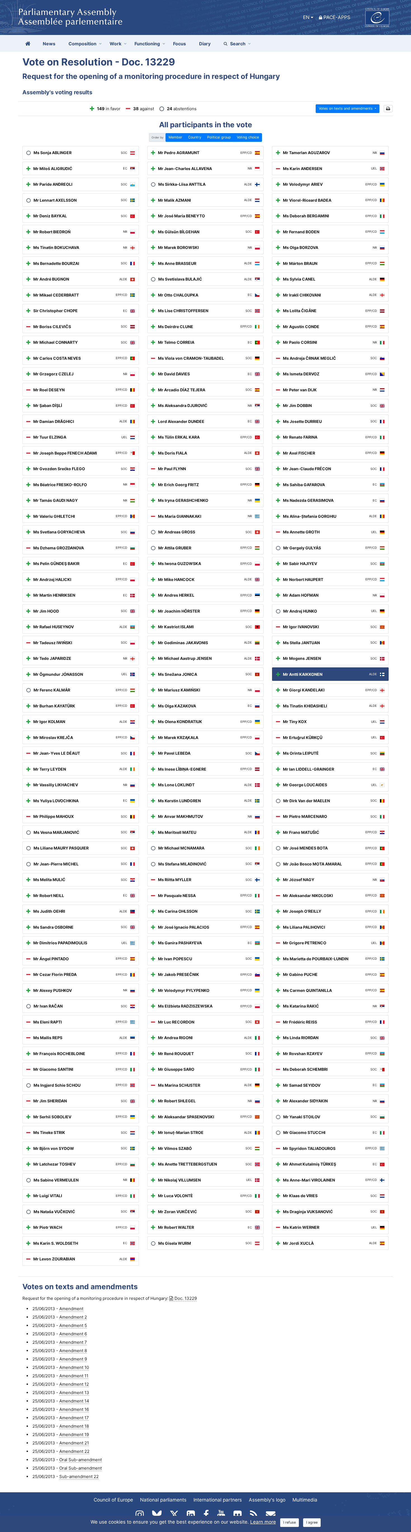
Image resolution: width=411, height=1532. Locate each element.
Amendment (71, 1308)
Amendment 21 (74, 1443)
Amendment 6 (73, 1333)
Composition (82, 43)
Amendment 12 (74, 1384)
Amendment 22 (74, 1451)
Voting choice (248, 137)
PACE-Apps (336, 17)
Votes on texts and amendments (346, 108)
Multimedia (304, 1500)
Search (237, 43)
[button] (388, 108)
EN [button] (306, 17)
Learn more (263, 1522)
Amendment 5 (73, 1325)
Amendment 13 (74, 1392)
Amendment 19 (74, 1434)
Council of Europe (113, 1500)
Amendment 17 (74, 1417)
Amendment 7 (73, 1342)
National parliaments (163, 1500)
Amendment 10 (74, 1367)
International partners (217, 1500)
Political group (219, 137)
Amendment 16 (74, 1409)
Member (175, 137)
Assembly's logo (267, 1500)
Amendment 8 (73, 1350)
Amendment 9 (73, 1359)
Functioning (147, 43)
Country (194, 137)
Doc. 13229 (185, 1298)
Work (115, 43)
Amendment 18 (74, 1426)
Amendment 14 (74, 1401)
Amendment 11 (73, 1375)
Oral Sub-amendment (80, 1459)
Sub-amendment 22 (79, 1476)
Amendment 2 (73, 1317)
